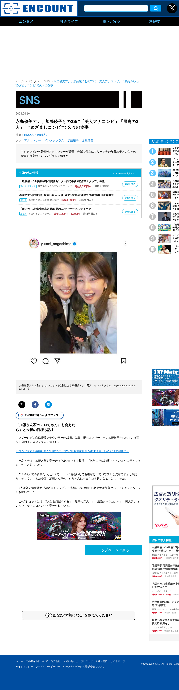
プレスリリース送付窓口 (94, 661)
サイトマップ (117, 661)
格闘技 (154, 21)
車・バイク (112, 21)
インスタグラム (54, 140)
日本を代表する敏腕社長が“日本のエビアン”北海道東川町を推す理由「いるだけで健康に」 (72, 451)
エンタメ (26, 21)
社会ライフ (69, 21)
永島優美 (87, 140)
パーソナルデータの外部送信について (84, 666)
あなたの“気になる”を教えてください (82, 615)
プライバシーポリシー (48, 666)
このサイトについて (37, 661)
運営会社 (55, 661)
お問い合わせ (70, 661)
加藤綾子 (73, 140)
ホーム (19, 661)
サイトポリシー (24, 666)
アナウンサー (32, 140)
